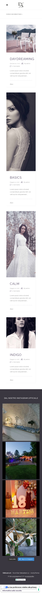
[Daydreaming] (21, 38)
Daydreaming (22, 59)
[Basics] (21, 132)
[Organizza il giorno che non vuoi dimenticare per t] (21, 460)
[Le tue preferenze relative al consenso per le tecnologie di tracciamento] (38, 589)
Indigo (16, 355)
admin (28, 63)
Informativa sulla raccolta (12, 591)
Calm (14, 284)
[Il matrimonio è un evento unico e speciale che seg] (21, 537)
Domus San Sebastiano (13, 14)
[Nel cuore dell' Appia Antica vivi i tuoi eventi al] (21, 422)
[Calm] (21, 244)
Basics (16, 177)
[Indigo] (21, 333)
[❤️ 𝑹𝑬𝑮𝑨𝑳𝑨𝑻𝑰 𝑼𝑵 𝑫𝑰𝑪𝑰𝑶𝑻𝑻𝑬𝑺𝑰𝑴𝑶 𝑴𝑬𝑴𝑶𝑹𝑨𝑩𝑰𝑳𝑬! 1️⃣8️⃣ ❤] (21, 499)
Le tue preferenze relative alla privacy (22, 587)
